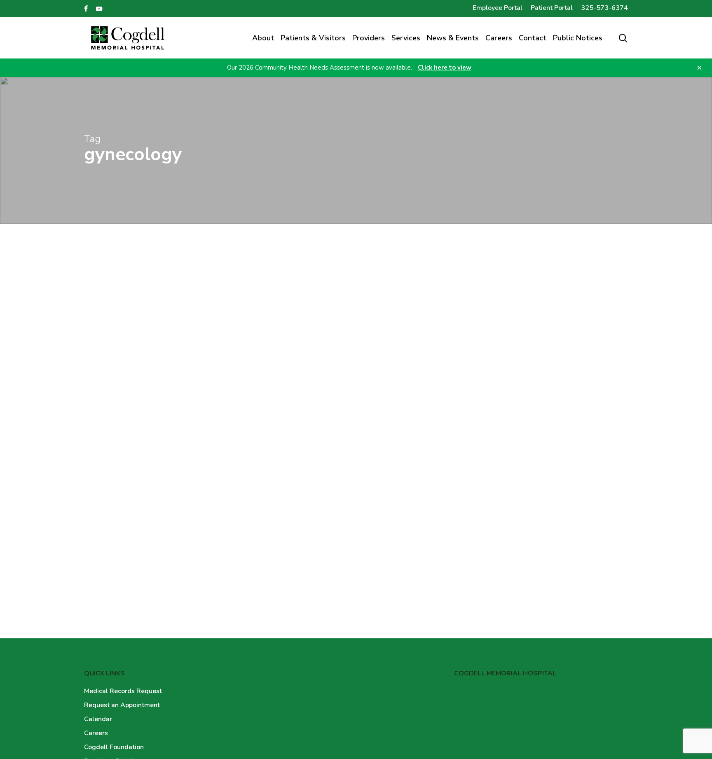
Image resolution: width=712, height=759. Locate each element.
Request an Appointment (122, 705)
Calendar (98, 719)
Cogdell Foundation (114, 747)
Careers (96, 733)
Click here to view (444, 67)
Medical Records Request (123, 691)
